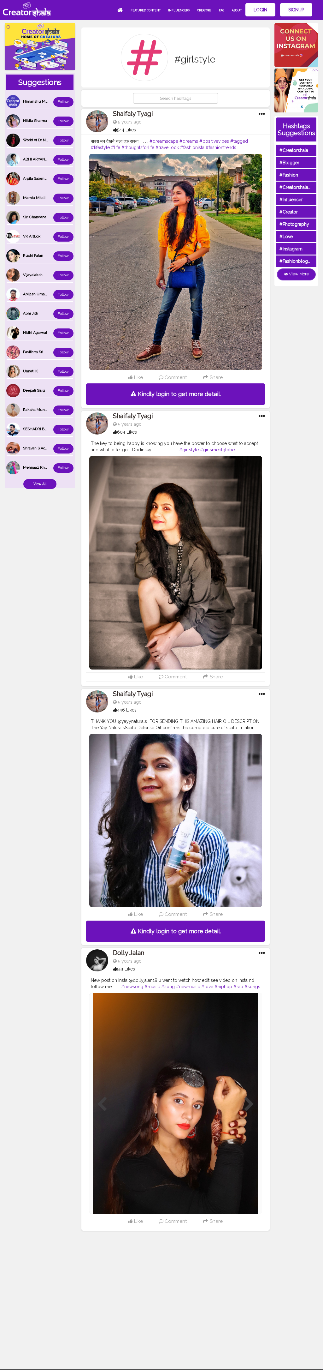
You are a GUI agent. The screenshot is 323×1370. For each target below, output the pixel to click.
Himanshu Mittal (37, 101)
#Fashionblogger (297, 261)
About (237, 10)
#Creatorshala (293, 150)
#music (152, 986)
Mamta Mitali (34, 197)
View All (39, 484)
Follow (63, 101)
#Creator (288, 211)
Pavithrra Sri (33, 352)
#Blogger (289, 162)
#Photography (294, 224)
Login (260, 9)
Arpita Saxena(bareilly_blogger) (49, 178)
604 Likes (127, 432)
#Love (286, 236)
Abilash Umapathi (38, 294)
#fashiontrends (221, 147)
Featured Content (146, 10)
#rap (238, 986)
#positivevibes (214, 141)
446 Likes (127, 709)
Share (215, 377)
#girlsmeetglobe (217, 449)
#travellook (167, 147)
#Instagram (290, 248)
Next (249, 1104)
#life (115, 147)
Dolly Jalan (128, 953)
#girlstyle (189, 449)
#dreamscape (164, 141)
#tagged (239, 141)
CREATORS (204, 10)
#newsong (132, 986)
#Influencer (291, 199)
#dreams (188, 141)
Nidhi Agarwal (35, 332)
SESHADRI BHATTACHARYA (47, 429)
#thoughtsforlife (137, 147)
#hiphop (223, 986)
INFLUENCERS (179, 10)
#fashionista (192, 147)
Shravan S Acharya (39, 448)
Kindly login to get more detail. (178, 394)
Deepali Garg (34, 390)
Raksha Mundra (36, 409)
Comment (175, 377)
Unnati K (30, 371)
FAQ (221, 10)
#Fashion (288, 174)
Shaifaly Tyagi (133, 113)
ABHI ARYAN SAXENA (42, 159)
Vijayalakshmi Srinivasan (44, 275)
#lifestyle (100, 147)
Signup (296, 9)
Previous (102, 1104)
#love (207, 986)
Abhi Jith (30, 313)
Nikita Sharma (35, 120)
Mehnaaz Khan (36, 467)
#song (168, 986)
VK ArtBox (31, 236)
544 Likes (126, 129)
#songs (252, 986)
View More (298, 274)
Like (138, 377)
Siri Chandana (34, 217)
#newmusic (188, 986)
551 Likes (126, 968)
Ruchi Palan (33, 255)
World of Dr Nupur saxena (45, 140)
